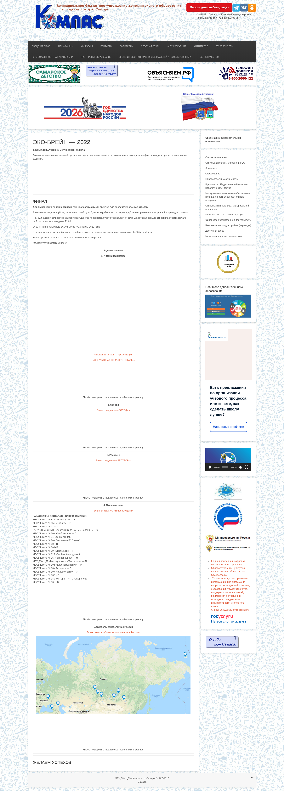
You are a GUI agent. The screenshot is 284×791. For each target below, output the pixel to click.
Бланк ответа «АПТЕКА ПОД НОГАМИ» (113, 360)
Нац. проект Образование (96, 56)
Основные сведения (216, 157)
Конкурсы (87, 46)
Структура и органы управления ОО (225, 162)
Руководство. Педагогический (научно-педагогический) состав (226, 186)
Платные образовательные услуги (224, 214)
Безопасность (224, 46)
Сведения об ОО (41, 46)
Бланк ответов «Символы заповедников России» (113, 632)
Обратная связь (150, 46)
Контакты (106, 46)
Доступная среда (214, 230)
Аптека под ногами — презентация (113, 354)
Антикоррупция (176, 46)
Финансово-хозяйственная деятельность (228, 220)
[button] (228, 459)
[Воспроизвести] (210, 467)
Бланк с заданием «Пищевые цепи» (113, 510)
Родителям (126, 46)
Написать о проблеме (228, 426)
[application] (228, 459)
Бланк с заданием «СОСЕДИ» (113, 410)
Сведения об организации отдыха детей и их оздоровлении (155, 56)
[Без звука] (240, 467)
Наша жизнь (65, 46)
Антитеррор (201, 46)
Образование (212, 173)
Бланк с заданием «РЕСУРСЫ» (113, 460)
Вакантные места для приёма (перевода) (228, 225)
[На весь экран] (246, 467)
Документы (211, 168)
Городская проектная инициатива (52, 56)
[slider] (225, 467)
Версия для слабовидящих (209, 7)
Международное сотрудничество (223, 236)
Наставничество (209, 56)
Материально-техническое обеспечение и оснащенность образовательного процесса (227, 197)
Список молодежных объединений (230, 609)
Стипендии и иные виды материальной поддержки (227, 207)
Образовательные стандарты (221, 179)
